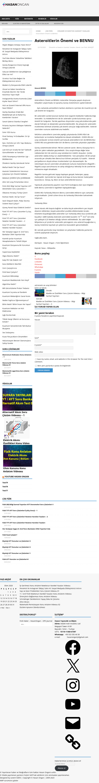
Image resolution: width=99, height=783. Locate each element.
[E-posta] (73, 731)
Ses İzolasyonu (8, 332)
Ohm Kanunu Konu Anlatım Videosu (14, 470)
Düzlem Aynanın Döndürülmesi (32, 607)
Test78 (5, 486)
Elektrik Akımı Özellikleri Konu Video (16, 441)
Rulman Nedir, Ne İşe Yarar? (13, 197)
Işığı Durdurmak (8, 315)
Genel (78, 47)
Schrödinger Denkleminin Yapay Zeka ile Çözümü (39, 599)
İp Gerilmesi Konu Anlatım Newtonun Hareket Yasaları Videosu (45, 585)
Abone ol (61, 768)
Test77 (5, 490)
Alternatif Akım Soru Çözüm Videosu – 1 (14, 413)
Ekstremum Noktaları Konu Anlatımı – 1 (16, 356)
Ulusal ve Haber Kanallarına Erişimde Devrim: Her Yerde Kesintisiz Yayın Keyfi (13, 92)
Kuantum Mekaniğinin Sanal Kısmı (16, 296)
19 (1, 601)
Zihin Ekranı (24, 602)
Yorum (37, 320)
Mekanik (5, 23)
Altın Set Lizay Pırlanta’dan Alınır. (15, 182)
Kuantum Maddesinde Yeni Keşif (15, 280)
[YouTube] (73, 712)
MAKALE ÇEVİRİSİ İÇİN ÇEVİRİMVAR (16, 178)
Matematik (28, 19)
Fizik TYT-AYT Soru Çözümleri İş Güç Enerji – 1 (19, 510)
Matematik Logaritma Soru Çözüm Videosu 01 (15, 372)
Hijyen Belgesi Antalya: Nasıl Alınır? (16, 45)
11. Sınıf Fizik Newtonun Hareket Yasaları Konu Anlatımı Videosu (46, 594)
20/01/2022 (7, 525)
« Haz (2, 608)
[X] (73, 675)
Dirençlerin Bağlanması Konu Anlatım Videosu (38, 596)
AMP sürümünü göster (9, 780)
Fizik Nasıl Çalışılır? (10, 272)
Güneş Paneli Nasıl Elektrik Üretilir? (16, 207)
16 (11, 598)
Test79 (5, 482)
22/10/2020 (42, 47)
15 (9, 598)
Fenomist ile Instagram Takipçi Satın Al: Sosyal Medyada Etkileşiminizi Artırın (16, 51)
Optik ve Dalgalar (42, 23)
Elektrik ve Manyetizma (21, 23)
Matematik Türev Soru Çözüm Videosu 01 (14, 364)
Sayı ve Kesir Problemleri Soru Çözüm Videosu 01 (39, 591)
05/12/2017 (7, 376)
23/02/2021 (7, 556)
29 (9, 605)
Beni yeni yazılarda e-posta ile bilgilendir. (54, 366)
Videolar (53, 19)
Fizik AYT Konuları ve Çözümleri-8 (15, 559)
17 (13, 598)
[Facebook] (73, 656)
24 (13, 601)
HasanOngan (35, 621)
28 (6, 605)
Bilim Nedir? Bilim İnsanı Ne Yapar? (16, 304)
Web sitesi (39, 352)
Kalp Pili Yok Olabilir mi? (12, 260)
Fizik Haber (24, 621)
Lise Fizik (49, 31)
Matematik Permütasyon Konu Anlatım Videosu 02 (40, 604)
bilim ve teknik (40, 288)
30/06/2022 (7, 507)
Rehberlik (42, 19)
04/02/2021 (7, 562)
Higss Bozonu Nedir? (10, 256)
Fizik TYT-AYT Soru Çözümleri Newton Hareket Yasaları (23, 523)
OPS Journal (47, 621)
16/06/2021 (7, 537)
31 (13, 605)
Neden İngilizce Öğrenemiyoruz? (15, 300)
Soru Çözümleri (11, 349)
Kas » (8, 608)
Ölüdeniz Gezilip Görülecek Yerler (16, 163)
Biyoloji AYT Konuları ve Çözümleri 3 (16, 541)
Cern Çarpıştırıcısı (9, 268)
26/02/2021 (7, 544)
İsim (36, 338)
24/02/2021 (7, 550)
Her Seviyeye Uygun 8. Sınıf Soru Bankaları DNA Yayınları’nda (26, 529)
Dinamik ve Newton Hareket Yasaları (62, 47)
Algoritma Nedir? (9, 284)
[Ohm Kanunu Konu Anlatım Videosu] (17, 465)
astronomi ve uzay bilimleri (46, 285)
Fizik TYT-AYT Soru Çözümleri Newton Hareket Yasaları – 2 (25, 517)
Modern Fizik (59, 23)
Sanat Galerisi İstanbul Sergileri (15, 121)
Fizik (17, 19)
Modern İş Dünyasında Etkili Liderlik (17, 85)
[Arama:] (17, 32)
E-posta (38, 345)
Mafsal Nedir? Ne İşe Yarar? (13, 167)
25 (16, 601)
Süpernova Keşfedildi (11, 252)
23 (11, 601)
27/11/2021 (7, 531)
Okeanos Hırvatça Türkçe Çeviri (15, 193)
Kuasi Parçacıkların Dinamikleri (15, 336)
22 (9, 601)
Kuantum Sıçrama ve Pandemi (14, 292)
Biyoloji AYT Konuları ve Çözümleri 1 (16, 553)
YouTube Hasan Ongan (17, 476)
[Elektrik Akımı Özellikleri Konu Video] (17, 437)
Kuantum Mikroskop (10, 276)
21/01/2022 (7, 513)
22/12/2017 (7, 368)
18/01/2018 (7, 359)
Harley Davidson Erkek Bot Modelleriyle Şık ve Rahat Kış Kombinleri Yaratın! (14, 115)
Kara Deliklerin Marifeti (11, 264)
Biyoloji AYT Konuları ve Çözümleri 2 (16, 547)
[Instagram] (73, 694)
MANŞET (91, 47)
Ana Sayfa (6, 19)
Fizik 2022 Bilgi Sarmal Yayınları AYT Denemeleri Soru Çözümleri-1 (27, 504)
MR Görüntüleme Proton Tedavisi (15, 288)
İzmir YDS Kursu (8, 132)
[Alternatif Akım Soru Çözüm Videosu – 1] (17, 409)
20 (4, 601)
